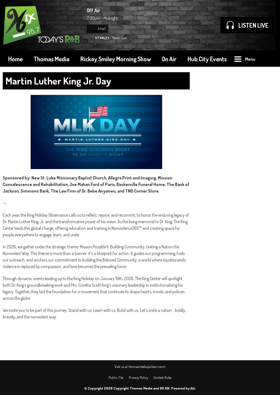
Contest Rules (162, 377)
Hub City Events (207, 59)
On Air (169, 59)
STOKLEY (102, 38)
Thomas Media (51, 59)
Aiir (192, 388)
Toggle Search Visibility (269, 58)
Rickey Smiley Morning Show (115, 59)
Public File (116, 377)
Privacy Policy (138, 377)
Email (101, 29)
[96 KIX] (42, 25)
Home (15, 59)
